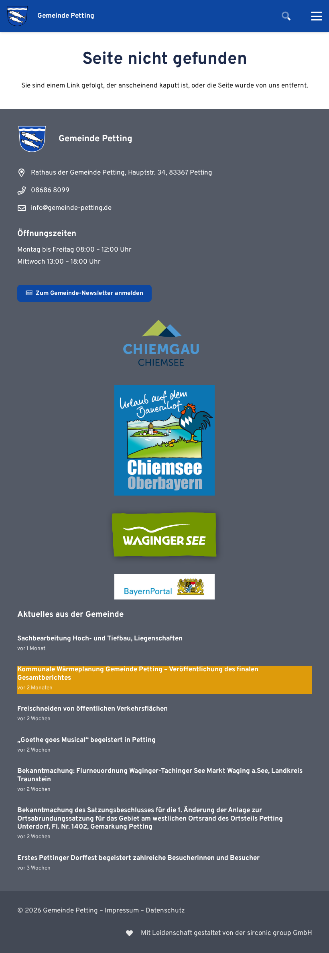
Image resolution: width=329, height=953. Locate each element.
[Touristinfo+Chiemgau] (164, 344)
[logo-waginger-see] (164, 534)
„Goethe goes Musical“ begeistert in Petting (86, 740)
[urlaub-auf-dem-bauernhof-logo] (164, 440)
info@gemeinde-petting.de (71, 208)
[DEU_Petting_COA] (17, 16)
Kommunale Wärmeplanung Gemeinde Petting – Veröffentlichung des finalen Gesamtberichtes (137, 673)
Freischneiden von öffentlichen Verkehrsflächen (92, 709)
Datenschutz (165, 910)
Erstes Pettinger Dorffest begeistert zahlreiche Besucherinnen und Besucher (138, 858)
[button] (286, 16)
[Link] (164, 933)
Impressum (122, 910)
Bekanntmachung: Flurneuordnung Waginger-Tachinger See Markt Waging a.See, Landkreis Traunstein (160, 775)
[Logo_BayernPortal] (164, 586)
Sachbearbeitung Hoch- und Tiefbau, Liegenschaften (100, 638)
